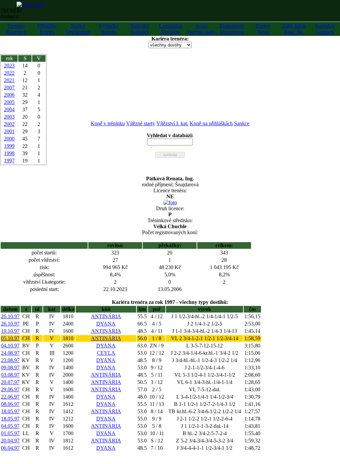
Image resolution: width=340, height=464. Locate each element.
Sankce (241, 123)
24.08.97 (10, 353)
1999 (9, 146)
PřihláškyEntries (47, 29)
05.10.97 (10, 338)
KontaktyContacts (325, 29)
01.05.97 (10, 433)
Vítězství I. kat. (172, 123)
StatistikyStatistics (139, 29)
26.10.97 (10, 316)
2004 (9, 109)
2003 (9, 117)
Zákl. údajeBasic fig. (294, 29)
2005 (9, 102)
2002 (9, 124)
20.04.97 (10, 440)
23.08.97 (10, 360)
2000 (9, 138)
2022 (9, 73)
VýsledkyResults (109, 29)
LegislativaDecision (170, 29)
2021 (9, 80)
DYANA (106, 323)
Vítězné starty (140, 123)
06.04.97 (10, 448)
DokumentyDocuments (232, 29)
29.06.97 (10, 389)
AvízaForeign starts (201, 29)
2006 (9, 95)
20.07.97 (10, 382)
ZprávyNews (263, 29)
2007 (9, 87)
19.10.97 (10, 331)
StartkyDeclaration (78, 29)
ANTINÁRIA (106, 316)
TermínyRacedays (16, 29)
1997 (9, 160)
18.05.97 (10, 411)
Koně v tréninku (108, 123)
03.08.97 (10, 375)
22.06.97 (10, 397)
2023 (9, 65)
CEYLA (106, 353)
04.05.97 (10, 426)
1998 (9, 153)
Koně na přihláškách (211, 123)
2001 (9, 131)
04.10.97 (10, 345)
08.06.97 (10, 404)
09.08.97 (10, 367)
